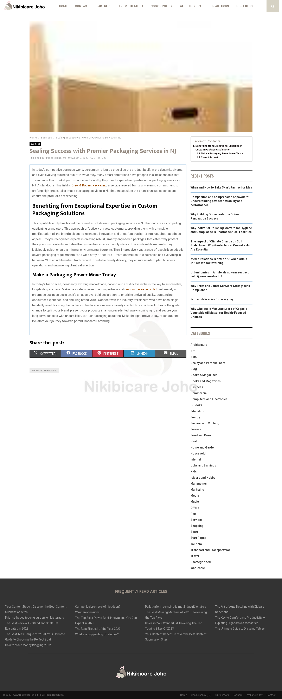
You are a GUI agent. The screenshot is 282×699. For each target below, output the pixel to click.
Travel (195, 556)
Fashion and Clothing (205, 423)
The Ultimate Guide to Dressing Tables (240, 628)
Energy (195, 417)
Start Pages (198, 537)
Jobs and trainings (203, 465)
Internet (196, 459)
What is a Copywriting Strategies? (97, 634)
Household (198, 453)
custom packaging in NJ (140, 289)
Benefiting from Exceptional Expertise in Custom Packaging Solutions (219, 147)
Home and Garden (203, 447)
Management (199, 483)
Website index (190, 6)
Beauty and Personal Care (208, 363)
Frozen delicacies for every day (212, 299)
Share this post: (209, 157)
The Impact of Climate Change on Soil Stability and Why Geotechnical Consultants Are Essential (220, 245)
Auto (194, 357)
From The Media (131, 6)
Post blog (244, 6)
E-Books (196, 405)
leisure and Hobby (203, 477)
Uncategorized (201, 562)
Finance (196, 429)
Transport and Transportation (211, 550)
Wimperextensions (87, 612)
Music (195, 501)
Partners (103, 6)
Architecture (199, 344)
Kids (194, 471)
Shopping (197, 525)
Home (63, 6)
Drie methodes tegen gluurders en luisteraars (34, 617)
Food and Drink (201, 435)
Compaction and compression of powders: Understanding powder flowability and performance (220, 201)
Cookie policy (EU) (201, 695)
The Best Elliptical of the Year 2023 (98, 628)
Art (192, 351)
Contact (82, 6)
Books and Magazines (206, 381)
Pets (194, 513)
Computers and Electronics (209, 399)
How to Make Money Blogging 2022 (28, 645)
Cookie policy (161, 6)
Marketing (197, 489)
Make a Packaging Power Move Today (222, 153)
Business (35, 144)
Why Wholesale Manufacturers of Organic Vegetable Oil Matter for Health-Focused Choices (219, 312)
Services (197, 519)
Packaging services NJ (44, 371)
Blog (194, 369)
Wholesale (198, 568)
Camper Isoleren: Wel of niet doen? (97, 606)
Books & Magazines (204, 375)
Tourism (196, 544)
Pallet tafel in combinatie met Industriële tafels (175, 606)
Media (195, 495)
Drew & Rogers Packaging (89, 185)
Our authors (219, 6)
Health (195, 441)
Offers (195, 507)
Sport (194, 531)
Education (197, 411)
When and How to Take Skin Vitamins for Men (221, 187)
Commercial (199, 393)
